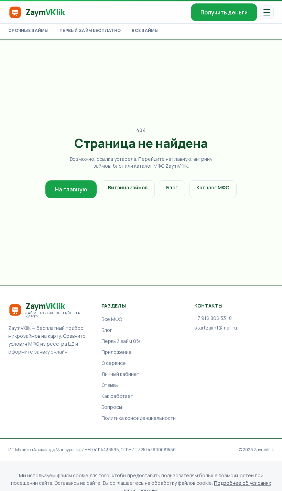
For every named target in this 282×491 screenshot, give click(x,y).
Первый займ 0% (121, 341)
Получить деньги (224, 12)
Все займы (145, 30)
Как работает (117, 396)
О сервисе (113, 363)
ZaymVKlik (264, 450)
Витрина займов (128, 187)
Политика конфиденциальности (138, 418)
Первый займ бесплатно (90, 30)
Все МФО (111, 319)
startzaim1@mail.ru (215, 327)
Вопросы (111, 407)
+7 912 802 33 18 (213, 318)
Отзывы (110, 385)
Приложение (116, 352)
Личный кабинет (120, 374)
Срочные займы (28, 30)
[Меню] (267, 12)
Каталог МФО (212, 187)
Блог (172, 187)
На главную (71, 189)
